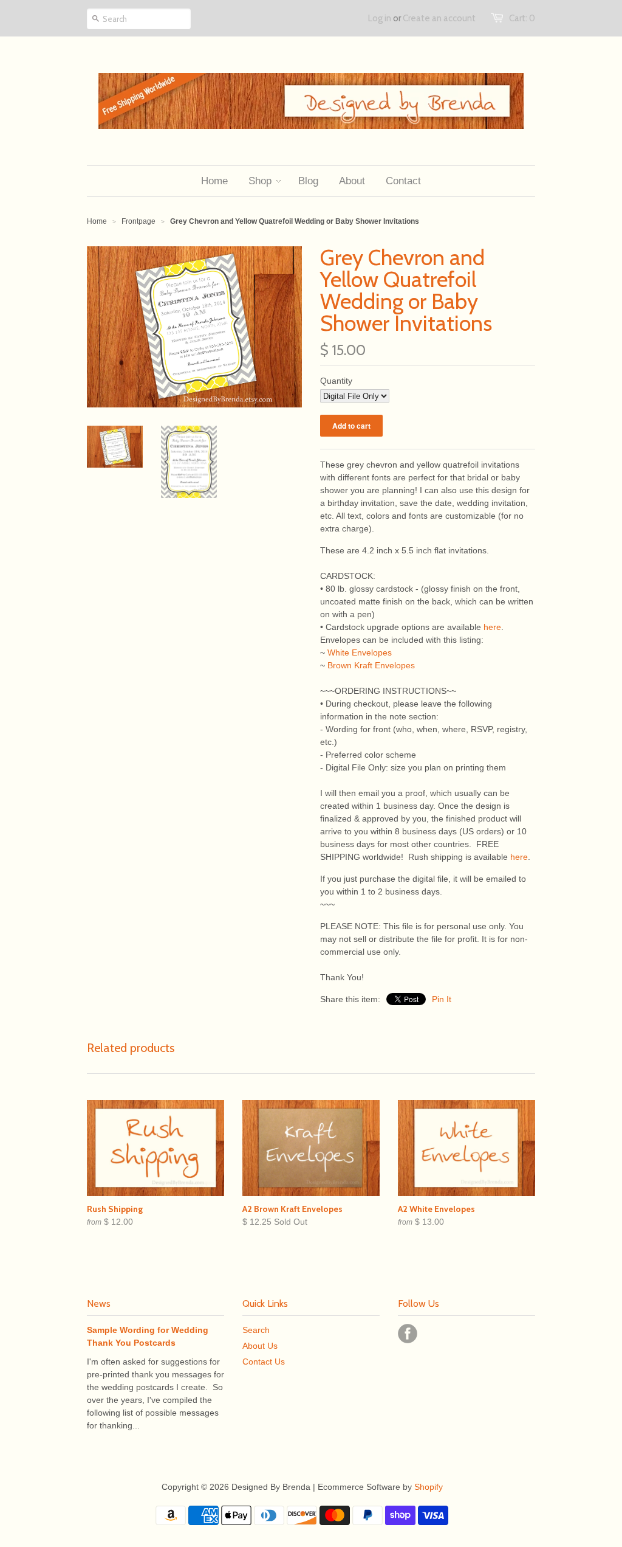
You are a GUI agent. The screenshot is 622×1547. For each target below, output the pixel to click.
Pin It (441, 999)
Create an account (439, 18)
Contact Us (263, 1361)
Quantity (336, 381)
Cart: (522, 18)
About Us (260, 1346)
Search (256, 1330)
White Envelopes (359, 652)
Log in (379, 18)
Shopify (428, 1487)
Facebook (407, 1333)
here (492, 627)
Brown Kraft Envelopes (371, 665)
